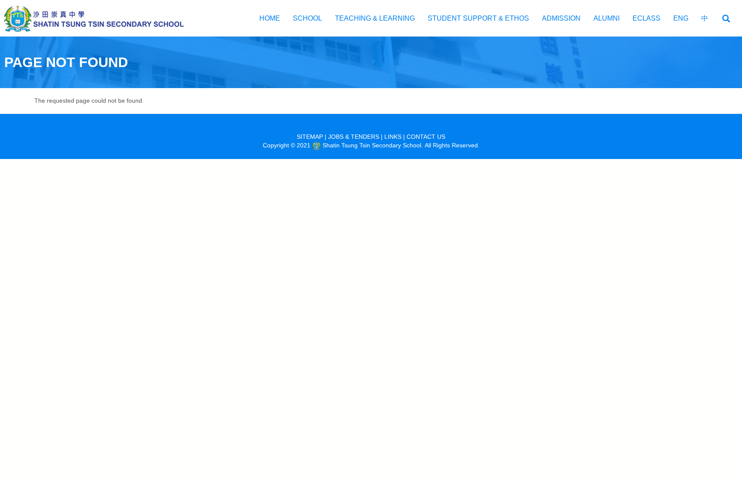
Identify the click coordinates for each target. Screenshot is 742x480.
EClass (646, 18)
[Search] (726, 19)
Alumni (606, 18)
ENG (680, 18)
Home (269, 18)
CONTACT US (426, 136)
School (307, 18)
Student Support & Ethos (478, 18)
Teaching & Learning (375, 18)
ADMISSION (561, 18)
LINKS (392, 136)
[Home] (98, 18)
